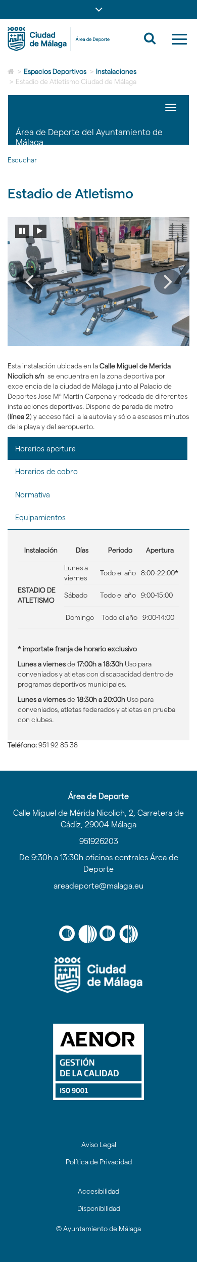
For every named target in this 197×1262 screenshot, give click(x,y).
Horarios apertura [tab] (45, 448)
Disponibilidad (98, 1208)
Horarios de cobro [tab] (46, 471)
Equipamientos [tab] (40, 517)
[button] (98, 9)
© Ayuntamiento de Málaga (98, 1229)
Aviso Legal (98, 1145)
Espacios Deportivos (55, 71)
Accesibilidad (98, 1191)
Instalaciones (116, 71)
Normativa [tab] (32, 494)
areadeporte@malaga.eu (98, 885)
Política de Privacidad (99, 1162)
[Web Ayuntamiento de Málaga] (98, 975)
